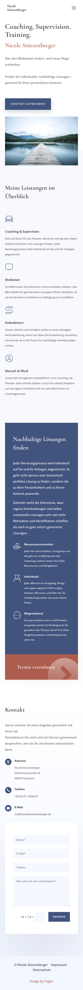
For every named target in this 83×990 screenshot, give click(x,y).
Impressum (59, 965)
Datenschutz (42, 970)
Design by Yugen (41, 981)
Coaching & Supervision (22, 231)
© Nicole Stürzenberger (31, 965)
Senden (59, 916)
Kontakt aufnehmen (28, 104)
